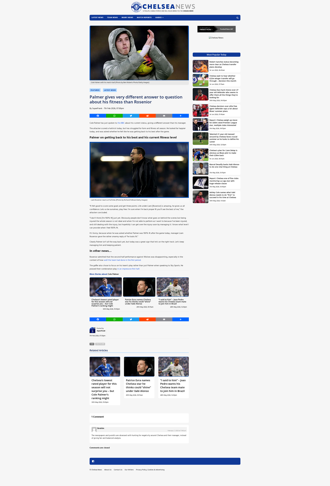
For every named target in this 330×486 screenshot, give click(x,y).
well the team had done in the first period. (122, 260)
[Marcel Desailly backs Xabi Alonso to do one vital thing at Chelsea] (200, 169)
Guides (158, 17)
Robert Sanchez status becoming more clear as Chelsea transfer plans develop (223, 64)
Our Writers (129, 469)
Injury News (127, 17)
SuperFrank (97, 108)
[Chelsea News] (216, 39)
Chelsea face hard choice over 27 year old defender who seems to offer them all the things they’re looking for (223, 94)
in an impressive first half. (128, 269)
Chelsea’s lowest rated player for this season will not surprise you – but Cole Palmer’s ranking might (105, 302)
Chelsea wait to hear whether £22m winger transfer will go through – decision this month (222, 78)
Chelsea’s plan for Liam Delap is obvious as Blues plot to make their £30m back (223, 153)
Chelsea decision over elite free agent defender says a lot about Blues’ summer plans (223, 108)
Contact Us (118, 469)
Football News (225, 29)
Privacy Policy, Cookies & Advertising (150, 469)
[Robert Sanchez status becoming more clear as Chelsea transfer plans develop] (200, 66)
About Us (108, 469)
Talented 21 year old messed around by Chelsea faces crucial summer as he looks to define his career (224, 138)
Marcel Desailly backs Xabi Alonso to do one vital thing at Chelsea (224, 165)
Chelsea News (96, 469)
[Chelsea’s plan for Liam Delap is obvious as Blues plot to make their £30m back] (200, 154)
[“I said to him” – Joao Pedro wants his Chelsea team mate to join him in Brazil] (173, 287)
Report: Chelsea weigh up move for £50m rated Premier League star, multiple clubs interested (223, 122)
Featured (95, 90)
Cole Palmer (100, 344)
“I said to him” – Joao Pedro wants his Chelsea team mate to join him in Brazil (172, 301)
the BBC (121, 123)
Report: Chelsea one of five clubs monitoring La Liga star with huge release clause (223, 181)
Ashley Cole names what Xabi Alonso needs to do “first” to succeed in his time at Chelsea (222, 195)
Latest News (97, 17)
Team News (112, 17)
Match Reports (144, 17)
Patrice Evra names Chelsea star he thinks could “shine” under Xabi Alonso (138, 301)
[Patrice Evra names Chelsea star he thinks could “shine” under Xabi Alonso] (139, 287)
